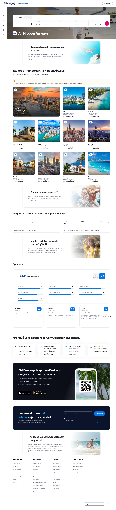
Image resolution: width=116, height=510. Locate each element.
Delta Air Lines (56, 479)
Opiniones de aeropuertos (39, 482)
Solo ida (28, 17)
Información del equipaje (39, 488)
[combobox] (22, 24)
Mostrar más (98, 422)
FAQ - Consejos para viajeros (40, 492)
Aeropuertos (36, 479)
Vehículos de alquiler (18, 476)
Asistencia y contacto (78, 473)
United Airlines (56, 469)
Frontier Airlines (57, 476)
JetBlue (54, 473)
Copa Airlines (56, 488)
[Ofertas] (3, 20)
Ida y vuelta (19, 17)
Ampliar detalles (35, 325)
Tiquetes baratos (17, 469)
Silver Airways (56, 485)
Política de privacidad (32, 504)
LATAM (54, 482)
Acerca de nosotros (78, 463)
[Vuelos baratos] (3, 11)
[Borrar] (31, 24)
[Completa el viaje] (3, 25)
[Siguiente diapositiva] (110, 316)
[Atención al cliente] (3, 35)
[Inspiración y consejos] (3, 30)
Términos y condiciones (18, 504)
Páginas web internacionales (93, 504)
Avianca (55, 492)
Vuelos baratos (16, 463)
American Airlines (57, 466)
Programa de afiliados (78, 466)
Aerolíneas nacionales (38, 473)
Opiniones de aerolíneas (39, 476)
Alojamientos (16, 466)
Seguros (15, 482)
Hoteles (14, 473)
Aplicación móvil (37, 463)
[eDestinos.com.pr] (13, 10)
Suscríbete (99, 413)
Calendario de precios (38, 485)
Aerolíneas (18, 9)
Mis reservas (76, 469)
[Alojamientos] (3, 16)
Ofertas (14, 479)
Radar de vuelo (36, 466)
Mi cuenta (108, 3)
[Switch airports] (35, 23)
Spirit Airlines (56, 463)
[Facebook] (108, 504)
